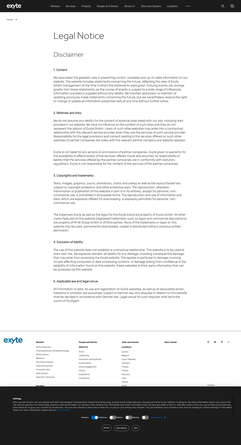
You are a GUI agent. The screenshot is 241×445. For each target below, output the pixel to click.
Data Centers (42, 373)
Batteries (40, 358)
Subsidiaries (84, 374)
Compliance (84, 378)
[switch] (112, 418)
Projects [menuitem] (86, 6)
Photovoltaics (42, 354)
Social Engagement (88, 367)
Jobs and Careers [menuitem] (151, 6)
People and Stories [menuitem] (107, 6)
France (125, 370)
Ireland (125, 382)
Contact (211, 385)
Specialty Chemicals (45, 377)
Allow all (106, 428)
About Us (83, 347)
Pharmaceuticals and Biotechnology (52, 351)
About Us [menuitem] (129, 6)
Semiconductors (43, 347)
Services (40, 386)
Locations (126, 347)
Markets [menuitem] (55, 6)
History (82, 370)
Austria (125, 352)
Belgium (125, 355)
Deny (135, 428)
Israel (124, 385)
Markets (40, 342)
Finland (125, 367)
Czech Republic (129, 359)
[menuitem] (14, 6)
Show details (156, 417)
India (124, 378)
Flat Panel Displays (44, 362)
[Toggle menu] (222, 6)
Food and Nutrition (44, 366)
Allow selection (121, 428)
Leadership (84, 355)
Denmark (126, 363)
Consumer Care (43, 369)
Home (10, 19)
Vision (81, 352)
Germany (126, 374)
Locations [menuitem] (172, 6)
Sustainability (85, 363)
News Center (171, 342)
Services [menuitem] (70, 6)
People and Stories (88, 342)
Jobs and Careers (130, 342)
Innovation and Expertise (90, 359)
